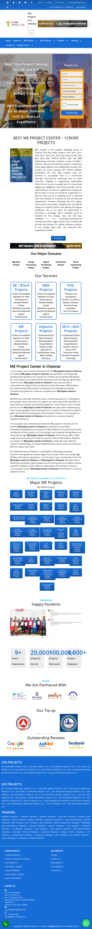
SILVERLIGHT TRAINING (22, 829)
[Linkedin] (19, 2)
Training (74, 40)
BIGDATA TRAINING (47, 817)
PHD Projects (45, 40)
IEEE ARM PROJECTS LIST (39, 766)
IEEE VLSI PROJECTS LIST (33, 801)
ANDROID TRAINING (10, 817)
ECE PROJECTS (11, 863)
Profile (40, 2)
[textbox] (69, 91)
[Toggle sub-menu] (36, 40)
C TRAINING (22, 838)
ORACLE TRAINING (56, 826)
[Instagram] (31, 2)
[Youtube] (25, 2)
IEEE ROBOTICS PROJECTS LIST (27, 769)
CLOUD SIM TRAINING (73, 820)
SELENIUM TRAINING (49, 832)
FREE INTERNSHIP (13, 870)
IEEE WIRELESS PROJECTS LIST (54, 769)
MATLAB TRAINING (37, 826)
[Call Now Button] (5, 924)
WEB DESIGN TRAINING (61, 829)
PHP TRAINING (73, 826)
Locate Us (10, 45)
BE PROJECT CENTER (14, 867)
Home (8, 40)
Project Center (23, 45)
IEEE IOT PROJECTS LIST (56, 804)
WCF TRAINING (32, 823)
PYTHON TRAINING (36, 838)
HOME (54, 855)
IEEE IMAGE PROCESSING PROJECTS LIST (68, 791)
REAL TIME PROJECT (14, 878)
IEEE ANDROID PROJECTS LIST (35, 773)
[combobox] (72, 91)
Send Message (72, 113)
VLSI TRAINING (41, 829)
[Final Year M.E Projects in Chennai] (62, 23)
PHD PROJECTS (58, 867)
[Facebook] (7, 2)
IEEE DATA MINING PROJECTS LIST (53, 788)
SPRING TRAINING (35, 820)
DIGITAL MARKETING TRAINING (66, 823)
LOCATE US (56, 870)
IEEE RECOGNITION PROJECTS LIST (63, 773)
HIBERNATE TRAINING (53, 820)
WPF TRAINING (17, 823)
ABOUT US (56, 859)
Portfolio (49, 2)
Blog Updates (81, 7)
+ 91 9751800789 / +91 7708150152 (61, 7)
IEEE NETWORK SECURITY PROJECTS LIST (58, 794)
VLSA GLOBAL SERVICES (15, 874)
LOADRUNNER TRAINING (22, 835)
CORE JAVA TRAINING (67, 817)
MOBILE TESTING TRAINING (72, 832)
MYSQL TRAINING (9, 838)
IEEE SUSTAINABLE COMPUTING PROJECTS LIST (26, 804)
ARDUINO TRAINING (29, 817)
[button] (12, 622)
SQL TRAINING (61, 835)
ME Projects (29, 40)
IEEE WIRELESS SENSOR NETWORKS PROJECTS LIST (36, 797)
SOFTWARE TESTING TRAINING (25, 832)
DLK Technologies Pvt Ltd (69, 926)
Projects (61, 40)
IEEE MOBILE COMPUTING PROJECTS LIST (32, 791)
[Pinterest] (7, 7)
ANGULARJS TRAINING (44, 835)
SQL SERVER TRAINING (79, 835)
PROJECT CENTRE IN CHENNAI (18, 859)
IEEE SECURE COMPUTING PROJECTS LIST (19, 788)
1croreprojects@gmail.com (76, 2)
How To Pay (59, 2)
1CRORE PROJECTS (13, 855)
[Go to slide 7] (40, 733)
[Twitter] (13, 2)
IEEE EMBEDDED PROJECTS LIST (14, 766)
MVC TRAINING (46, 823)
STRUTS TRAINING (19, 820)
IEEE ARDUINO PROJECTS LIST (63, 766)
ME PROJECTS (57, 863)
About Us (17, 40)
